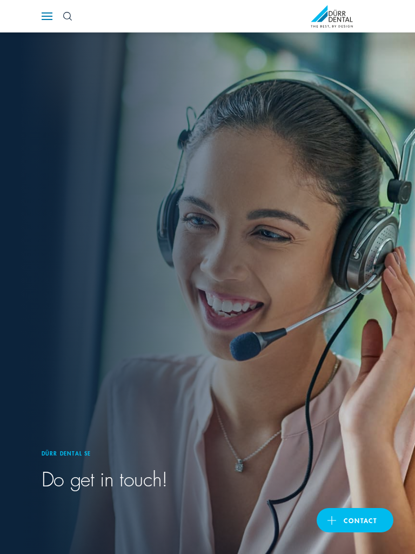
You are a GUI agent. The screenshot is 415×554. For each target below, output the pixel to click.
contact (360, 520)
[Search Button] (67, 16)
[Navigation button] (47, 16)
